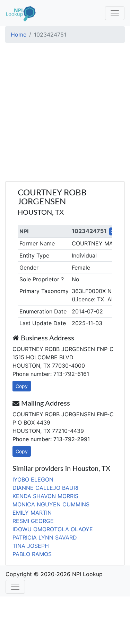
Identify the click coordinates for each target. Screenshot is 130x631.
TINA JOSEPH (30, 545)
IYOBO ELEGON (32, 479)
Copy (22, 386)
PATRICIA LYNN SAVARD (44, 537)
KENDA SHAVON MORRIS (45, 496)
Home (18, 34)
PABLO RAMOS (32, 554)
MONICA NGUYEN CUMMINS (50, 504)
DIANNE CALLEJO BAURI (45, 487)
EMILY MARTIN (32, 512)
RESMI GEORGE (33, 520)
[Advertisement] (65, 113)
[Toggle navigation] (114, 13)
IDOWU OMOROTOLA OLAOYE (52, 529)
